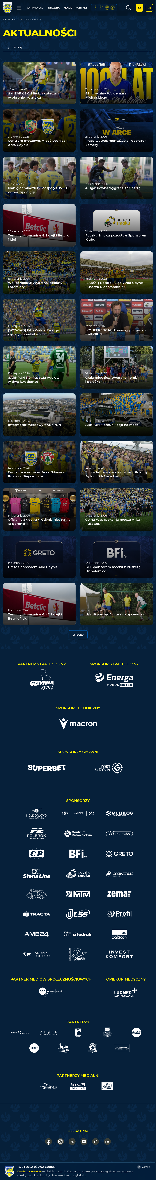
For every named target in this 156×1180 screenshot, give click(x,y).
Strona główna (11, 19)
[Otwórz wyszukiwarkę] (128, 8)
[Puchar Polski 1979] (95, 7)
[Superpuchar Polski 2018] (112, 7)
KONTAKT (81, 7)
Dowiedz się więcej (29, 1171)
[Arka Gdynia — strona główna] (7, 7)
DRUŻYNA (54, 7)
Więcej (78, 634)
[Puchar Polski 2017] (101, 7)
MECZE (68, 7)
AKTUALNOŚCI (35, 7)
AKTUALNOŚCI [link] (33, 19)
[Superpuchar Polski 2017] (107, 7)
